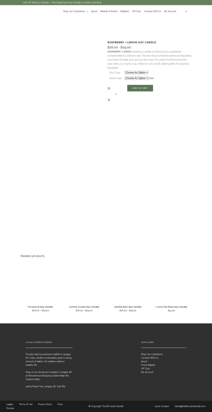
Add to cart (140, 88)
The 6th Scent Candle (113, 406)
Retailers (124, 11)
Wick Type (114, 72)
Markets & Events (108, 11)
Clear (151, 78)
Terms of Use (25, 404)
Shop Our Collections (74, 11)
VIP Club (136, 11)
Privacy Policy (45, 404)
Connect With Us (152, 11)
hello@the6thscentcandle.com (190, 406)
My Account (170, 11)
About (94, 11)
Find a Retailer (148, 365)
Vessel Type (115, 78)
